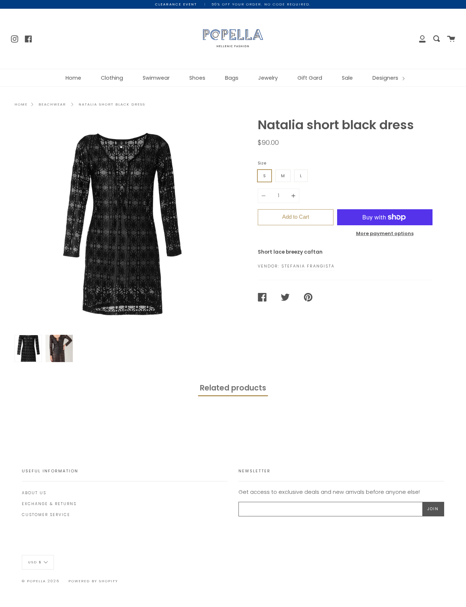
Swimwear (156, 78)
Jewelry (268, 78)
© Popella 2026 (40, 581)
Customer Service (46, 514)
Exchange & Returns (49, 504)
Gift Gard (309, 78)
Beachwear (52, 104)
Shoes (197, 78)
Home (73, 78)
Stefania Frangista (308, 266)
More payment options (385, 233)
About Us (34, 493)
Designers (386, 78)
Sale (347, 78)
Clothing (112, 78)
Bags (231, 78)
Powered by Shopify (93, 581)
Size (262, 163)
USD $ (35, 562)
